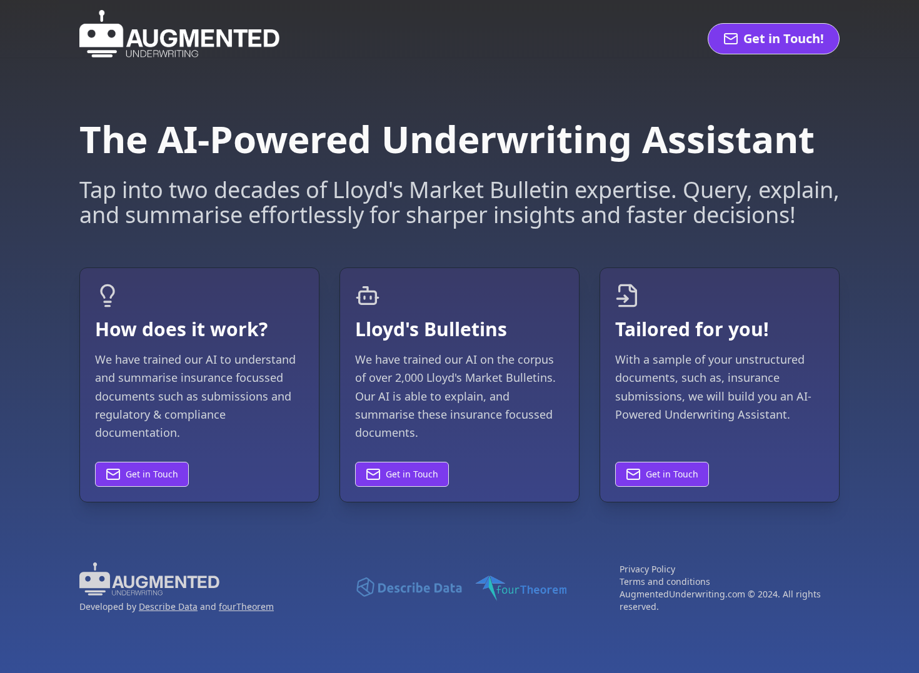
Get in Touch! (783, 38)
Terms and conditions (665, 581)
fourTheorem (246, 606)
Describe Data (168, 606)
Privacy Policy (647, 569)
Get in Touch (152, 474)
